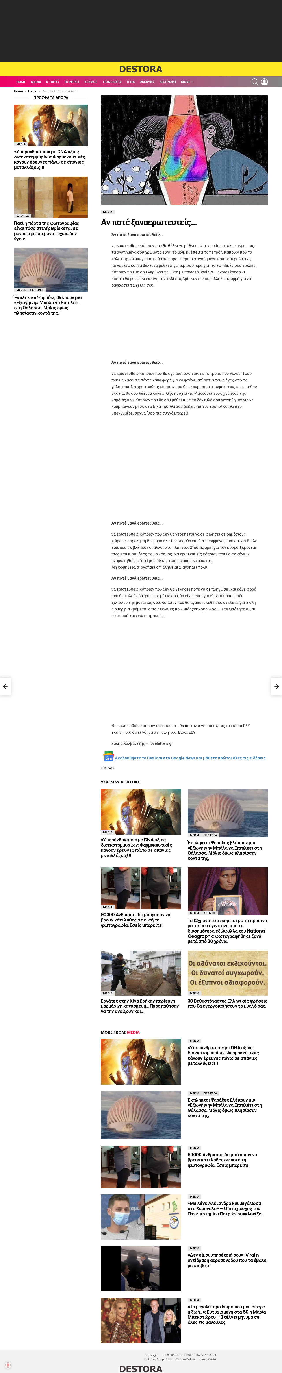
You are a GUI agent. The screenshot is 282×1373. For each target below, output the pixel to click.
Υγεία (130, 82)
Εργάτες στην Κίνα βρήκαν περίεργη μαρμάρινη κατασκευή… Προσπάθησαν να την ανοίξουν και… (140, 1006)
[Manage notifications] (7, 1365)
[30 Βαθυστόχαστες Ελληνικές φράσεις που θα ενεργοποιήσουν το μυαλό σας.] (228, 973)
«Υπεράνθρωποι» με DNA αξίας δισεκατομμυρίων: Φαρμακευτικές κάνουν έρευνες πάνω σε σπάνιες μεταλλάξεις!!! (136, 848)
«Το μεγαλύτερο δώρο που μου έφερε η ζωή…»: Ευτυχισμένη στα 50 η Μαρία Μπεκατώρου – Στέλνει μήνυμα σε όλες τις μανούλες (227, 1314)
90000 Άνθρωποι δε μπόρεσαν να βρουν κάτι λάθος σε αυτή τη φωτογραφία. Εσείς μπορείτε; (135, 919)
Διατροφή (168, 82)
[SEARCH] (255, 81)
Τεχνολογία (111, 82)
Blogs (109, 768)
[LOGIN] (264, 81)
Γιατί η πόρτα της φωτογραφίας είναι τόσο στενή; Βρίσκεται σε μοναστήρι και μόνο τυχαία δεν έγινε (46, 231)
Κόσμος (90, 82)
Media (36, 82)
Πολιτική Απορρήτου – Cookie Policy (169, 1359)
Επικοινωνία (208, 1359)
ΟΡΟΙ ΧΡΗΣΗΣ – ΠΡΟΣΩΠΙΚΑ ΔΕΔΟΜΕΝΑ (190, 1355)
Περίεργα (72, 82)
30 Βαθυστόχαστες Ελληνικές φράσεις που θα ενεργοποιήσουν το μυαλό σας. (227, 1003)
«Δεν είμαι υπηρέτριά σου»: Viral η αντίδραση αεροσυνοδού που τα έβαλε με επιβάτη (227, 1260)
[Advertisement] (141, 31)
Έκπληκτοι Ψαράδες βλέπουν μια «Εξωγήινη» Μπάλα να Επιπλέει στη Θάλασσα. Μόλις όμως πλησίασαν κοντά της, (225, 850)
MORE (185, 82)
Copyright (151, 1355)
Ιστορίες (53, 82)
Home (21, 82)
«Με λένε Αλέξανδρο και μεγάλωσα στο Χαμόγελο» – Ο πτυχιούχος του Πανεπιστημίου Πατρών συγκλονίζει (225, 1208)
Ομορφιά (147, 82)
